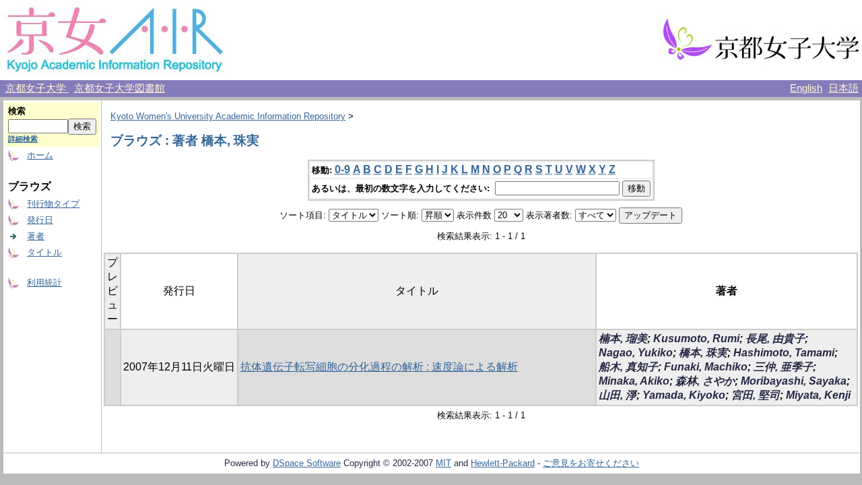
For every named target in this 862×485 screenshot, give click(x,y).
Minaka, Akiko (634, 381)
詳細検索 (23, 139)
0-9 (342, 169)
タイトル (44, 252)
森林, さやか (705, 381)
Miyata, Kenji (818, 395)
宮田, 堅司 (755, 395)
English (806, 88)
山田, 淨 (617, 395)
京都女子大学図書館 (119, 88)
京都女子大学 (37, 88)
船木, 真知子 (628, 367)
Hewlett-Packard (503, 463)
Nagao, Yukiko (636, 352)
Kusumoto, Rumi (696, 338)
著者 (35, 236)
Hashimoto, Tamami (783, 352)
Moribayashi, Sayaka (794, 381)
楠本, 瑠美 (623, 338)
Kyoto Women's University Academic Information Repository (227, 116)
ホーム (40, 155)
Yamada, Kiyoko (683, 395)
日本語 (843, 88)
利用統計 (44, 283)
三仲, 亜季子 (783, 367)
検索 (17, 111)
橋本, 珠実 (703, 352)
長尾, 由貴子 (775, 338)
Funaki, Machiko (706, 367)
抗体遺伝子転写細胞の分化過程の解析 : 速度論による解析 (379, 367)
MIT (443, 463)
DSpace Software (307, 463)
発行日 (40, 220)
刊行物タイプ (53, 204)
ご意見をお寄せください (591, 463)
